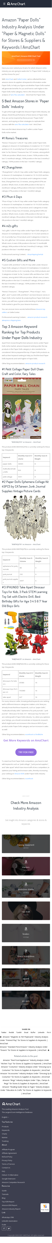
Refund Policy (7, 1157)
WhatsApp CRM (8, 1217)
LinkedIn (41, 1032)
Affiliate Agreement (9, 1153)
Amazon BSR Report (9, 1205)
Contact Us (6, 1168)
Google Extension (8, 1179)
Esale (4, 1224)
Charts (4, 1134)
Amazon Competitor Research (13, 1182)
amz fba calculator (18, 95)
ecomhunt (29, 778)
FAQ (3, 1171)
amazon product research (37, 317)
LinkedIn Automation (10, 1221)
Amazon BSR (19, 774)
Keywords (6, 1130)
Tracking (5, 1141)
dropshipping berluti (35, 254)
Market (4, 1137)
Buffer (33, 1032)
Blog (3, 1198)
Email (26, 1032)
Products (5, 1126)
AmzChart (9, 79)
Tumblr (19, 1032)
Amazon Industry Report (11, 1209)
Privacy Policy (7, 1160)
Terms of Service (8, 1164)
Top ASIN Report (8, 1202)
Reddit (11, 1032)
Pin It (49, 1032)
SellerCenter (22, 79)
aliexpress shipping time (11, 320)
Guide (4, 1190)
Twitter (3, 1032)
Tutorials (5, 1194)
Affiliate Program (8, 1149)
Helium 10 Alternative (10, 1175)
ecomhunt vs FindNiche (34, 734)
